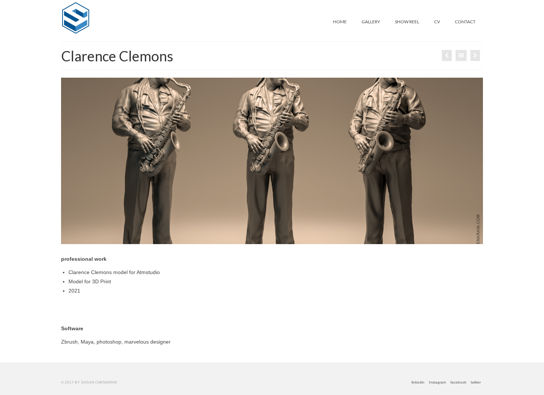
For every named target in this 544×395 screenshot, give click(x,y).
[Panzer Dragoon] (475, 55)
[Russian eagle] (447, 55)
